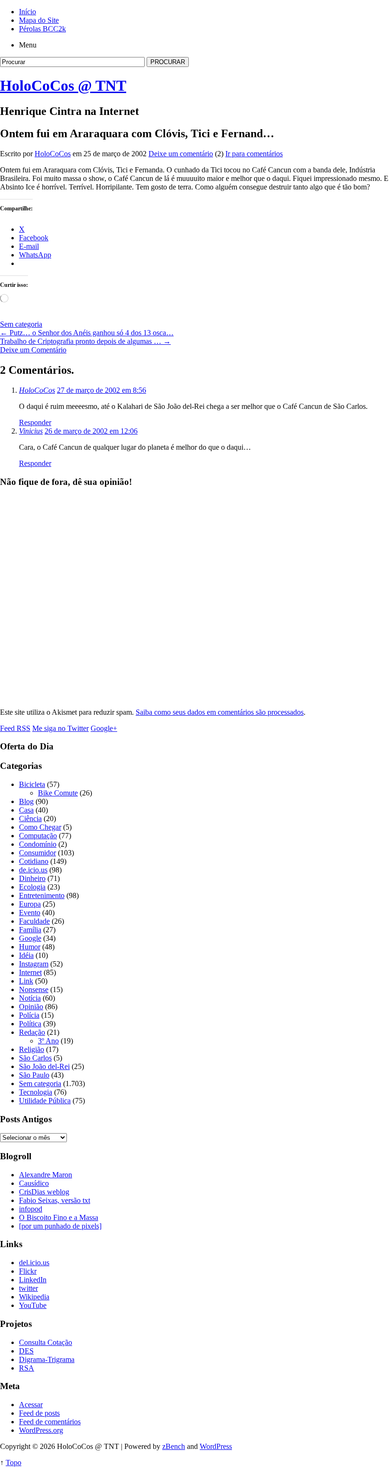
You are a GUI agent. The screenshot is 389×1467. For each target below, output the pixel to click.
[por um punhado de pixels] (60, 1226)
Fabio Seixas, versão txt (54, 1200)
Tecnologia (35, 1092)
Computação (38, 836)
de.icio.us (33, 870)
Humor (29, 947)
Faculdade (34, 921)
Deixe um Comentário (33, 350)
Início (27, 12)
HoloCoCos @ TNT (63, 85)
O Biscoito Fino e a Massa (58, 1217)
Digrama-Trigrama (46, 1359)
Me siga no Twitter (60, 728)
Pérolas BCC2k (42, 29)
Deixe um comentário (180, 154)
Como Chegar (40, 827)
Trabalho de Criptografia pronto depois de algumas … (85, 341)
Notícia (30, 998)
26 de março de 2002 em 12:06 (91, 431)
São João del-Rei (44, 1066)
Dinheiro (32, 878)
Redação (32, 1032)
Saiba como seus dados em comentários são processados (220, 712)
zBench (173, 1446)
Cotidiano (33, 861)
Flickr (28, 1271)
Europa (30, 904)
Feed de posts (39, 1413)
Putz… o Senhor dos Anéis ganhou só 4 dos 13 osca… (87, 333)
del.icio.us (34, 1263)
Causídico (34, 1183)
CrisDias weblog (44, 1192)
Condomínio (37, 844)
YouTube (32, 1305)
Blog (26, 801)
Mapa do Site (39, 20)
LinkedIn (32, 1280)
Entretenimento (42, 895)
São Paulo (34, 1075)
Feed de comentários (50, 1422)
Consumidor (37, 853)
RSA (26, 1368)
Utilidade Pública (45, 1101)
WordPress (216, 1446)
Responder (35, 422)
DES (26, 1351)
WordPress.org (41, 1430)
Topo (13, 1462)
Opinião (31, 1007)
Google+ (104, 728)
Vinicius (31, 431)
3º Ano (48, 1041)
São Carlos (35, 1058)
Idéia (26, 955)
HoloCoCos (53, 154)
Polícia (29, 1015)
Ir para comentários (254, 154)
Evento (29, 913)
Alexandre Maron (45, 1175)
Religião (31, 1049)
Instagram (33, 964)
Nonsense (33, 989)
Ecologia (32, 887)
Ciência (30, 818)
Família (30, 930)
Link (26, 981)
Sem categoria (21, 324)
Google (30, 938)
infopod (30, 1209)
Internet (30, 972)
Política (30, 1024)
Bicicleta (32, 784)
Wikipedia (34, 1297)
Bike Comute (58, 793)
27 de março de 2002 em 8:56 (101, 390)
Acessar (31, 1405)
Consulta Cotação (45, 1342)
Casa (26, 810)
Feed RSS (15, 728)
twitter (28, 1288)
